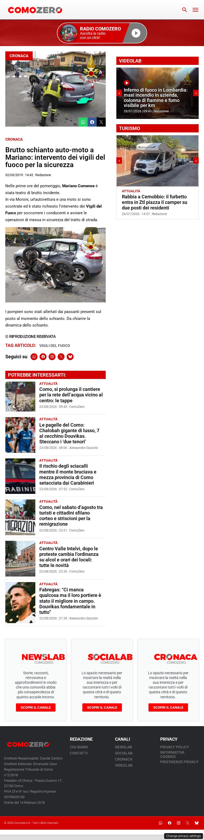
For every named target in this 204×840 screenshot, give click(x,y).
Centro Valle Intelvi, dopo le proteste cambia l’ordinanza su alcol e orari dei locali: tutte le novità (69, 557)
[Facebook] (43, 356)
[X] (61, 356)
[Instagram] (52, 356)
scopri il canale (36, 707)
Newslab (123, 747)
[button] (102, 33)
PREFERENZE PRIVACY (179, 762)
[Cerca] (184, 10)
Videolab (124, 765)
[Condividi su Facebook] (92, 122)
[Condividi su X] (101, 122)
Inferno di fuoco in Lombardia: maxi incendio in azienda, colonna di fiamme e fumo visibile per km (156, 97)
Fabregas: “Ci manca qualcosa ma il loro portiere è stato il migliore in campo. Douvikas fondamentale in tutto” (70, 601)
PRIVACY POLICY (174, 747)
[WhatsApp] (34, 356)
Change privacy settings (183, 836)
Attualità (48, 384)
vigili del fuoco (54, 345)
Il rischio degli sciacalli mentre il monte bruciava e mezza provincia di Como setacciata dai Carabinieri (67, 474)
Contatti (79, 753)
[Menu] (195, 9)
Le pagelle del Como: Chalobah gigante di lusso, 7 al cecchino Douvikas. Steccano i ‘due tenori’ (69, 433)
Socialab (124, 753)
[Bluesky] (70, 356)
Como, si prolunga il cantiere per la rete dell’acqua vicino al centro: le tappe (71, 395)
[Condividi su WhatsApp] (83, 122)
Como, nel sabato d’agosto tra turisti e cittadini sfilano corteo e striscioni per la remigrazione (71, 516)
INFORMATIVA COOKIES (172, 754)
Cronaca (19, 55)
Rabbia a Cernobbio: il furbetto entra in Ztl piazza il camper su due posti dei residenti (154, 202)
